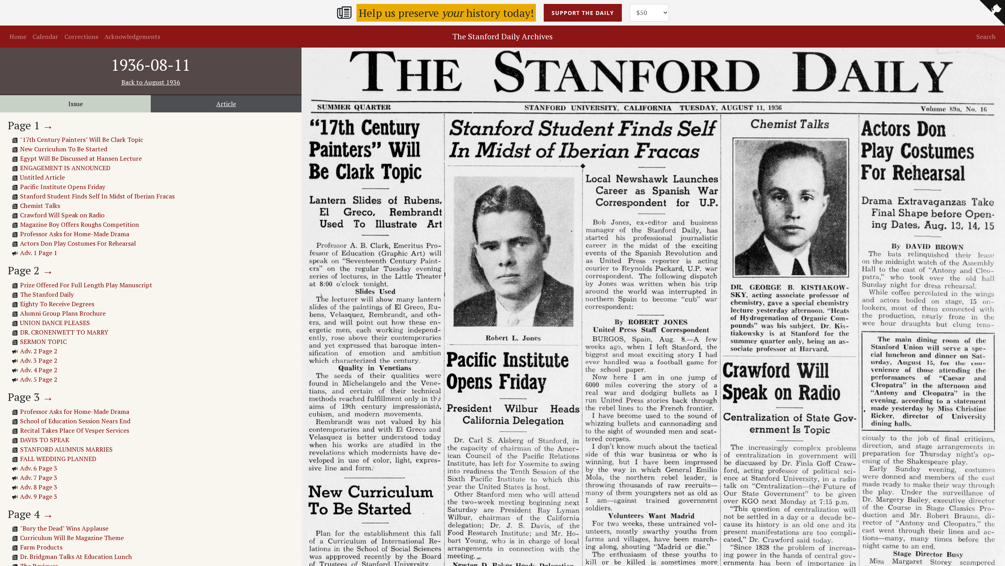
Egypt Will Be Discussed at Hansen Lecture (81, 158)
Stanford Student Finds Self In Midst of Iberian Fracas (97, 196)
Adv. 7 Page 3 (38, 477)
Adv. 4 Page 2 (38, 370)
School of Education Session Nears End (75, 421)
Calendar (45, 36)
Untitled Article (42, 177)
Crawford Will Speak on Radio (62, 215)
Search (986, 36)
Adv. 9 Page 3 (38, 496)
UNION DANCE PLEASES (55, 322)
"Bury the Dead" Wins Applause (64, 528)
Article (226, 103)
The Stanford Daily (47, 294)
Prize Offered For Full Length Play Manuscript (86, 285)
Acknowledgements (132, 36)
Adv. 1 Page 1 (38, 252)
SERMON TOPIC (43, 341)
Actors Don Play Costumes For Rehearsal (78, 243)
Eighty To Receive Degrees (57, 304)
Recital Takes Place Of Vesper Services (74, 430)
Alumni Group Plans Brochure (63, 313)
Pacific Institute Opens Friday (62, 186)
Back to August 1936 (150, 82)
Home (17, 36)
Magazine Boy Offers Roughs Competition (79, 224)
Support (583, 13)
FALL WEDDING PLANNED (58, 458)
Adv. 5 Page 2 (38, 379)
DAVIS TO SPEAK (44, 440)
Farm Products (41, 547)
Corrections (81, 36)
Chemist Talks (40, 205)
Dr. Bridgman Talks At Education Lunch (76, 556)
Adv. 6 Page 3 (38, 468)
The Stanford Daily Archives (502, 36)
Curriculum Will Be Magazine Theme (72, 537)
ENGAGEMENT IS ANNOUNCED (65, 168)
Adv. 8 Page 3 (38, 487)
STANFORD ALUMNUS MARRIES (66, 449)
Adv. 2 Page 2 (38, 351)
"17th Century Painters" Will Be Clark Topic (81, 139)
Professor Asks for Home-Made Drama (74, 234)
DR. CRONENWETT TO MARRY (64, 332)
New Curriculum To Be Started (63, 149)
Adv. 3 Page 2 (38, 360)
